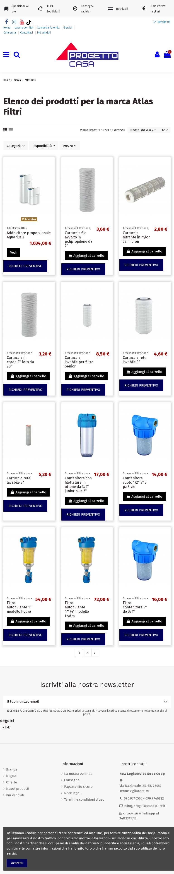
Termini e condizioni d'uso (84, 799)
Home (7, 27)
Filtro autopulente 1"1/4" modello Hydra (77, 609)
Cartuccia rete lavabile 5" (134, 359)
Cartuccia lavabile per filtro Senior (79, 361)
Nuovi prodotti (17, 789)
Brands (11, 769)
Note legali (72, 793)
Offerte (11, 782)
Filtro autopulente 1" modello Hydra (19, 607)
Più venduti (44, 32)
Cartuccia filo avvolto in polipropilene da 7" (78, 239)
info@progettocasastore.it (144, 806)
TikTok (5, 727)
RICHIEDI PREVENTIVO (25, 266)
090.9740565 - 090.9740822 (144, 798)
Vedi (13, 252)
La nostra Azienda (48, 27)
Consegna (10, 32)
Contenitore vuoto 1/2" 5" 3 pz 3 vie (135, 482)
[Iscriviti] (165, 702)
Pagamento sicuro (78, 787)
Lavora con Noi (24, 27)
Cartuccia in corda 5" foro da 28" (20, 361)
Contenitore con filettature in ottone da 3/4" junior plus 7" (78, 484)
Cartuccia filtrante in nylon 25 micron (136, 237)
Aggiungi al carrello (88, 256)
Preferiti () (163, 22)
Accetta (17, 863)
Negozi (11, 776)
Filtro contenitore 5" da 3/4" (135, 607)
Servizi (68, 27)
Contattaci (27, 32)
